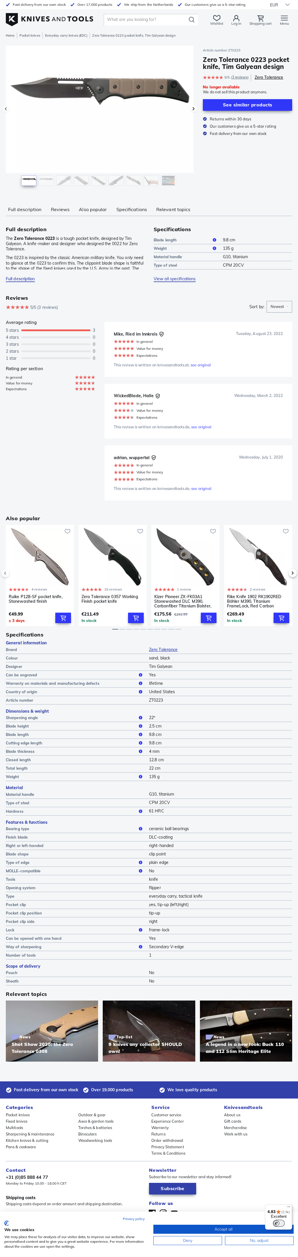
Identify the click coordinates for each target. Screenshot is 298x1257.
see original (201, 365)
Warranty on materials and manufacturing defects (53, 683)
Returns (158, 1134)
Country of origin (21, 691)
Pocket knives (29, 35)
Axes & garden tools (96, 1121)
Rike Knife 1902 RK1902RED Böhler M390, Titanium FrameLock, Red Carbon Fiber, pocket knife (254, 601)
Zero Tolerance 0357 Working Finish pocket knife (109, 599)
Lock (10, 930)
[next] (283, 573)
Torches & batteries (95, 1127)
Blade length (165, 240)
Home (10, 35)
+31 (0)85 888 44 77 (27, 1177)
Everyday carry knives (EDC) (66, 35)
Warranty (160, 1127)
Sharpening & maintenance (30, 1134)
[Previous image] (6, 109)
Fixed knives (16, 1121)
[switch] (279, 1223)
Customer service (166, 1114)
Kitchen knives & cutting (27, 1140)
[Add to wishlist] (67, 531)
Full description (25, 209)
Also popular (93, 209)
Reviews (60, 209)
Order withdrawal (167, 1140)
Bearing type (17, 828)
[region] (100, 119)
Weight (160, 248)
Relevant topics (173, 209)
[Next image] (193, 109)
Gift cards (232, 1121)
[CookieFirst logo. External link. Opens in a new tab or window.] (6, 1223)
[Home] (49, 17)
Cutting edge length (24, 743)
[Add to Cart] (63, 618)
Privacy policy (134, 1219)
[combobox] (279, 307)
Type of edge (17, 862)
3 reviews (240, 77)
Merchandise (235, 1127)
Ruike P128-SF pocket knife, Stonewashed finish (36, 599)
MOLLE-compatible (23, 871)
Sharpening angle (22, 717)
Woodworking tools (95, 1140)
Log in (236, 23)
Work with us (235, 1134)
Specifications (131, 209)
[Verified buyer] (161, 334)
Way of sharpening (23, 946)
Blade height (17, 726)
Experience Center (167, 1121)
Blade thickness (20, 751)
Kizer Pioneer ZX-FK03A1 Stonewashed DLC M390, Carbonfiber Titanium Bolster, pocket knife (182, 601)
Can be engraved (21, 675)
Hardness (15, 811)
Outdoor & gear (92, 1114)
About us (232, 1114)
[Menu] (288, 1208)
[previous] (15, 573)
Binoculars (87, 1134)
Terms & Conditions (168, 1153)
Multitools (14, 1127)
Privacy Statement (167, 1146)
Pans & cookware (21, 1146)
